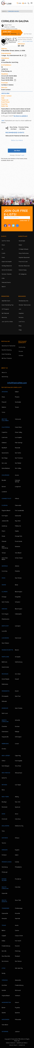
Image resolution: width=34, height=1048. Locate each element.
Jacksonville (5, 521)
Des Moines (18, 578)
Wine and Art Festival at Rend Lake (17, 136)
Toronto (4, 843)
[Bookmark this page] (17, 225)
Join (2, 120)
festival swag (22, 270)
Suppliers (21, 313)
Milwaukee (18, 1019)
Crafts (3, 253)
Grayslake (18, 597)
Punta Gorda (18, 541)
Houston (17, 946)
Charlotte (4, 726)
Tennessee (5, 908)
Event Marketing (6, 354)
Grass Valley (18, 432)
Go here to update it (21, 116)
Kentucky (5, 626)
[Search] (28, 3)
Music (3, 245)
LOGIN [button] (19, 3)
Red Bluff (4, 447)
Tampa (4, 553)
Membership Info (23, 300)
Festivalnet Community (22, 342)
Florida (5, 505)
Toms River (18, 766)
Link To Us (21, 321)
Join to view (5, 93)
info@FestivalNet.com (17, 383)
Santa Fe (4, 778)
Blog (20, 325)
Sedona (4, 407)
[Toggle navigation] (31, 3)
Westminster (5, 667)
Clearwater (18, 505)
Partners (21, 317)
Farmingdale (18, 760)
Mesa (3, 397)
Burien (3, 1007)
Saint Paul (17, 696)
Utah (3, 968)
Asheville (17, 720)
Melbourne (18, 526)
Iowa (3, 578)
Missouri (5, 708)
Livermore (4, 437)
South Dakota (4, 900)
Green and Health (7, 261)
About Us (4, 368)
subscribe (24, 220)
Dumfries (4, 985)
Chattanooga (18, 908)
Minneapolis (5, 696)
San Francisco (19, 458)
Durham (17, 726)
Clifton (3, 760)
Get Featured (5, 313)
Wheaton (17, 602)
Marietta (17, 571)
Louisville (4, 631)
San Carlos (18, 453)
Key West (17, 521)
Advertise (4, 317)
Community (22, 347)
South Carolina (5, 887)
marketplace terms (22, 1042)
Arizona (5, 391)
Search (3, 286)
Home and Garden (7, 270)
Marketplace (22, 236)
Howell (17, 679)
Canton (17, 930)
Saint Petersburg (5, 547)
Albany (17, 796)
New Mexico (6, 773)
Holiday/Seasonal (7, 265)
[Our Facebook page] (5, 225)
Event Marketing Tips (8, 305)
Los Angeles (18, 437)
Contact (21, 355)
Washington (6, 1002)
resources (22, 296)
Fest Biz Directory (7, 350)
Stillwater (4, 701)
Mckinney (17, 951)
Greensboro (5, 731)
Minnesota (5, 691)
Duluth (17, 691)
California (6, 427)
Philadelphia (18, 867)
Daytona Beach (6, 510)
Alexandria (18, 980)
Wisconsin (5, 1019)
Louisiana (5, 638)
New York (5, 796)
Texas (4, 925)
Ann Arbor (18, 674)
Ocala (3, 536)
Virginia (5, 980)
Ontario (5, 838)
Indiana (4, 609)
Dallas (3, 941)
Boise (16, 585)
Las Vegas (18, 784)
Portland (4, 855)
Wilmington (18, 737)
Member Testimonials (25, 305)
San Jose (4, 463)
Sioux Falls (18, 900)
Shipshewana (5, 619)
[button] (18, 34)
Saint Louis (5, 713)
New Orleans (5, 643)
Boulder (4, 480)
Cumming (4, 571)
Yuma (3, 412)
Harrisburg (5, 867)
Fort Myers (5, 515)
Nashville (17, 918)
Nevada (4, 784)
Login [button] (22, 155)
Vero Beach (18, 553)
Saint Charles (5, 602)
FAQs (20, 330)
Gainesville (18, 515)
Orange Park (18, 536)
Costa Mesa (18, 427)
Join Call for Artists (7, 321)
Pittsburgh (4, 872)
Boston (17, 650)
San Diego (4, 458)
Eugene (17, 850)
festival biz (5, 341)
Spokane (17, 1012)
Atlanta (17, 566)
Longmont (18, 486)
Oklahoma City (19, 826)
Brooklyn (4, 802)
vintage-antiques (23, 249)
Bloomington (18, 591)
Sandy (3, 973)
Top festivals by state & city (11, 387)
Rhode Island (4, 879)
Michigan (5, 674)
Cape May (18, 755)
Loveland (4, 491)
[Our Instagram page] (9, 225)
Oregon (4, 850)
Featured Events (6, 282)
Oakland (4, 442)
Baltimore (4, 662)
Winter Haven (19, 558)
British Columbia (5, 419)
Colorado (5, 475)
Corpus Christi (19, 935)
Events (3, 236)
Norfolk (4, 990)
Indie (3, 278)
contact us (22, 1045)
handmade (22, 240)
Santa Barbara (6, 468)
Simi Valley (18, 468)
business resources (24, 265)
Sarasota (17, 546)
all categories (23, 274)
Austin (16, 925)
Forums (21, 351)
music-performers (24, 253)
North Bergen (5, 766)
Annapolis (17, 657)
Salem (16, 855)
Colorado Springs (17, 480)
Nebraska (5, 743)
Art (2, 249)
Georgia (5, 566)
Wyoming (5, 1031)
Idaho (4, 585)
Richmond (18, 990)
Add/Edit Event (6, 300)
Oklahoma (5, 826)
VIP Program (5, 309)
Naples (17, 531)
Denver (4, 486)
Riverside (17, 447)
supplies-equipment (24, 257)
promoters (5, 296)
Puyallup (17, 1007)
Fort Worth (18, 941)
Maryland (5, 657)
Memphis (4, 918)
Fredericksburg (6, 946)
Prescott (4, 402)
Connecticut (6, 498)
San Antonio (5, 961)
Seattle (4, 1012)
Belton (3, 930)
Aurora (17, 475)
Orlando (4, 541)
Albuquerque (18, 773)
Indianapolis (18, 614)
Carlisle (17, 862)
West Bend (5, 1024)
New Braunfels (6, 956)
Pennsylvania (6, 862)
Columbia (17, 887)
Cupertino (4, 432)
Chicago (4, 597)
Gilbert (17, 391)
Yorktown (17, 995)
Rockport (17, 956)
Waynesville (5, 737)
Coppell (4, 935)
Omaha (4, 749)
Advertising (5, 376)
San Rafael (18, 463)
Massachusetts (6, 650)
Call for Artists (6, 240)
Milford (17, 498)
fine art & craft (23, 261)
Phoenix (17, 397)
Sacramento (5, 453)
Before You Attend (17, 140)
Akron (16, 814)
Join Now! (17, 150)
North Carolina (5, 720)
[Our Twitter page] (13, 225)
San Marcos (18, 961)
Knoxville (17, 913)
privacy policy (13, 1045)
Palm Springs (18, 442)
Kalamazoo (5, 684)
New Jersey (6, 755)
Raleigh (17, 731)
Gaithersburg (18, 662)
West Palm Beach (5, 558)
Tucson (17, 407)
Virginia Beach (6, 995)
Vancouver (18, 419)
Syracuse (17, 807)
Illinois (4, 591)
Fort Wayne (5, 614)
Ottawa (17, 838)
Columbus (18, 819)
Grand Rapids (5, 679)
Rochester (4, 807)
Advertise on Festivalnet (8, 345)
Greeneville (5, 913)
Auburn (17, 1002)
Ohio (3, 814)
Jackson (17, 1031)
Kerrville (4, 951)
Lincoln (17, 743)
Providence (18, 879)
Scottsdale (18, 402)
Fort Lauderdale (19, 510)
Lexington (17, 626)
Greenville (4, 893)
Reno (3, 790)
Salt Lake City (19, 968)
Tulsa (3, 831)
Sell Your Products (7, 358)
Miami (3, 531)
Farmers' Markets (6, 274)
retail (20, 245)
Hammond (18, 638)
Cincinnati (4, 819)
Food (3, 257)
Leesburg (4, 526)
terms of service (10, 1042)
